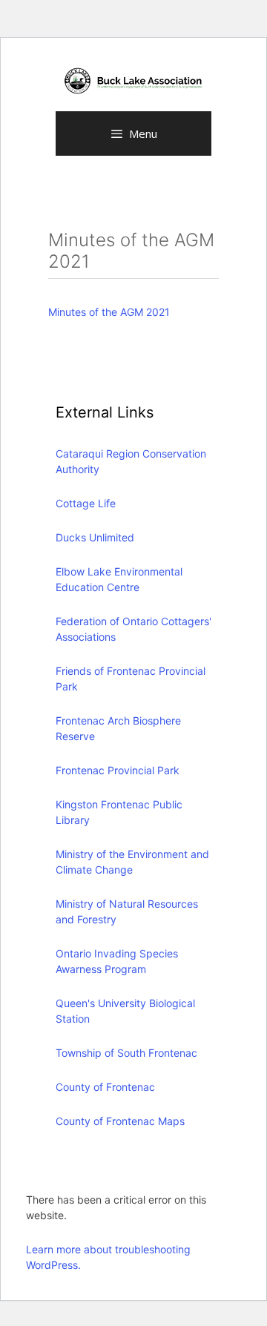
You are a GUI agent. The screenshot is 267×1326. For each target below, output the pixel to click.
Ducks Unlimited (95, 537)
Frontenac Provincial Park (117, 770)
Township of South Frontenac (126, 1052)
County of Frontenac (105, 1087)
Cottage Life (86, 503)
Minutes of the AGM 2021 (109, 312)
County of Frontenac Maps (120, 1121)
